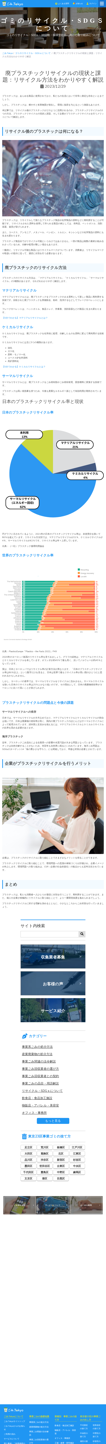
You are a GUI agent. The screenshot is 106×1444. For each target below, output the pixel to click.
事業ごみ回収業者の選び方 (40, 1069)
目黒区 (61, 1178)
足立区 (28, 1147)
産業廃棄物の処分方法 (37, 1054)
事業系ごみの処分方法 (37, 1047)
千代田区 (28, 1172)
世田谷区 (44, 1166)
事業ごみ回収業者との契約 (40, 1076)
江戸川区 (77, 1147)
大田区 (28, 1153)
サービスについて (11, 1438)
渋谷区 (45, 1160)
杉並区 (77, 1160)
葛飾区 (45, 1153)
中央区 (77, 1166)
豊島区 (45, 1172)
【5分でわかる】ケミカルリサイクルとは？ (24, 366)
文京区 (28, 1178)
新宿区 (61, 1160)
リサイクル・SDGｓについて (42, 1091)
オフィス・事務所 (34, 1113)
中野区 (61, 1172)
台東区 (61, 1166)
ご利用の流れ (9, 1434)
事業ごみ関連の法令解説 (39, 1061)
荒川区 (45, 1147)
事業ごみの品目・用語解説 (40, 1083)
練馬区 (77, 1172)
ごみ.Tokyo (7, 53)
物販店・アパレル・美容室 (40, 1105)
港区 (44, 1178)
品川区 (28, 1160)
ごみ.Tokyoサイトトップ (14, 1421)
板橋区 (61, 1147)
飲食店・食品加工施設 (37, 1098)
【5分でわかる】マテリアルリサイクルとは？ (25, 317)
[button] (62, 3)
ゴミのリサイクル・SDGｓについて (33, 53)
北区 (60, 1153)
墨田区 (28, 1166)
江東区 (77, 1153)
